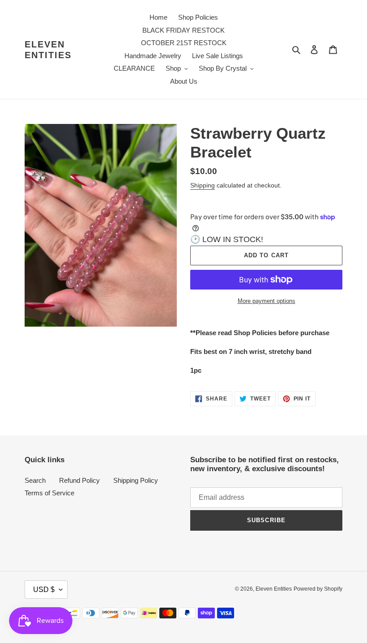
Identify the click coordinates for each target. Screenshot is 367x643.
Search (35, 480)
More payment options (266, 301)
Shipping (202, 185)
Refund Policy (79, 480)
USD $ (44, 589)
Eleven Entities (48, 49)
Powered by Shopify (318, 589)
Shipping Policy (135, 480)
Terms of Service (49, 493)
